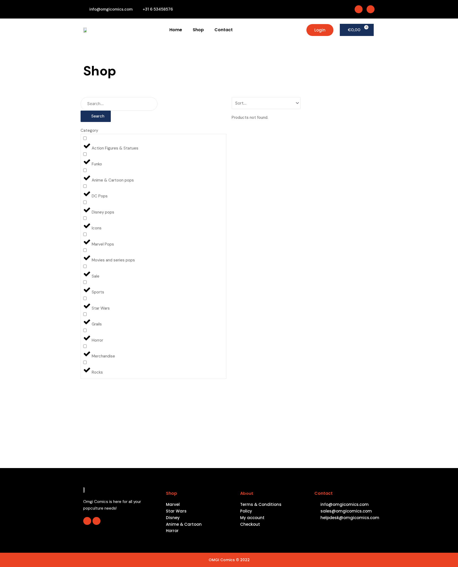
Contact (223, 30)
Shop (198, 30)
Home (175, 30)
